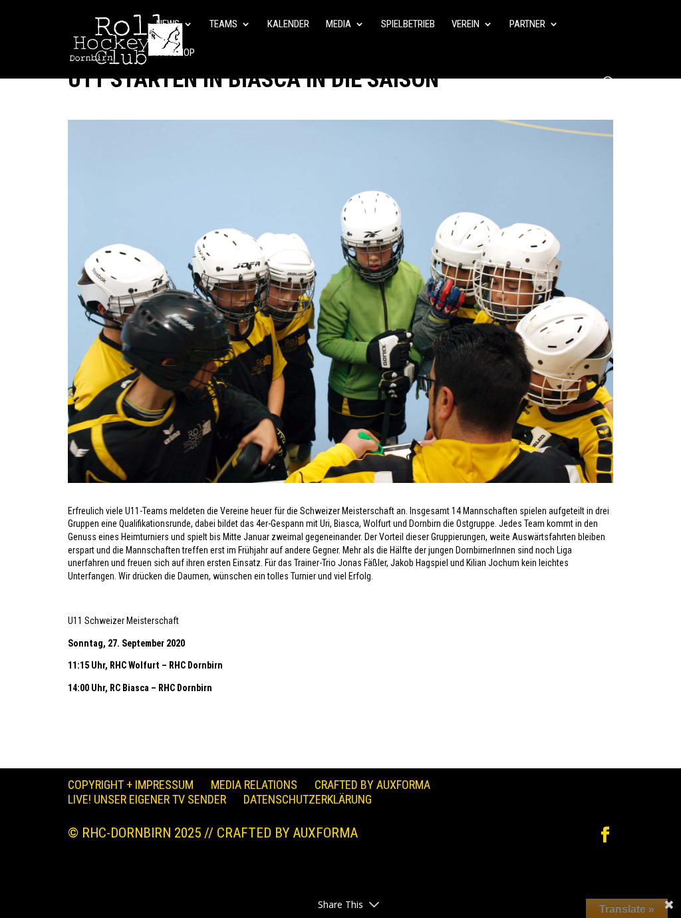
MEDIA (338, 24)
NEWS (168, 24)
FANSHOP (175, 53)
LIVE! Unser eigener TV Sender (147, 799)
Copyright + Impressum (131, 785)
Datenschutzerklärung (307, 799)
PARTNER (527, 24)
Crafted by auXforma (372, 785)
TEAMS (223, 24)
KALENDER (288, 24)
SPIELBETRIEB (408, 24)
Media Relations (254, 785)
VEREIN (465, 24)
